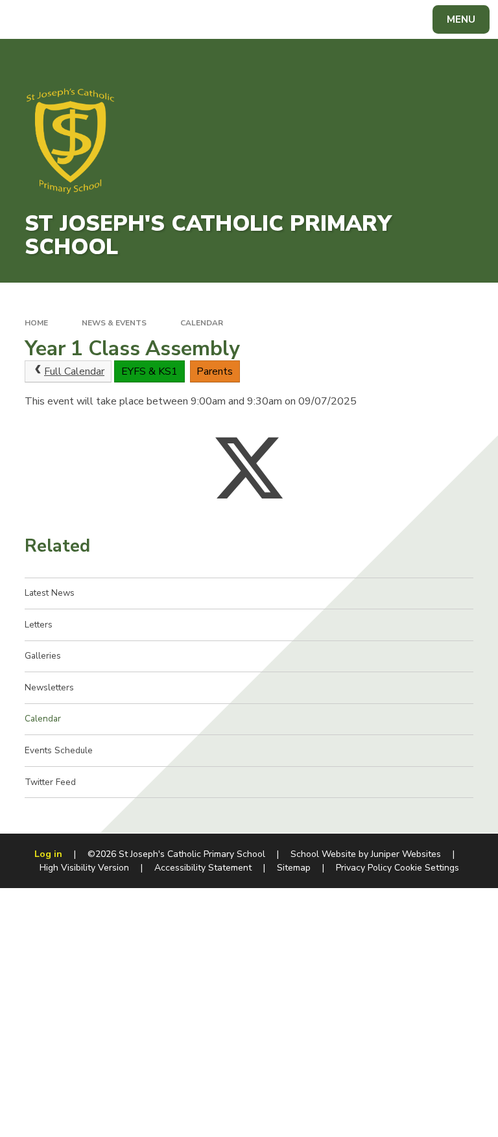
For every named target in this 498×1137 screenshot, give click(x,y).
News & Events (114, 323)
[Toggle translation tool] (58, 19)
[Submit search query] (163, 18)
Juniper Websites (406, 854)
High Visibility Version (84, 868)
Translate (109, 22)
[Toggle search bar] (25, 19)
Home (36, 323)
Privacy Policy (364, 868)
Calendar (201, 323)
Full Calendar (74, 371)
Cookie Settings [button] (426, 868)
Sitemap (294, 868)
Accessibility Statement (203, 868)
